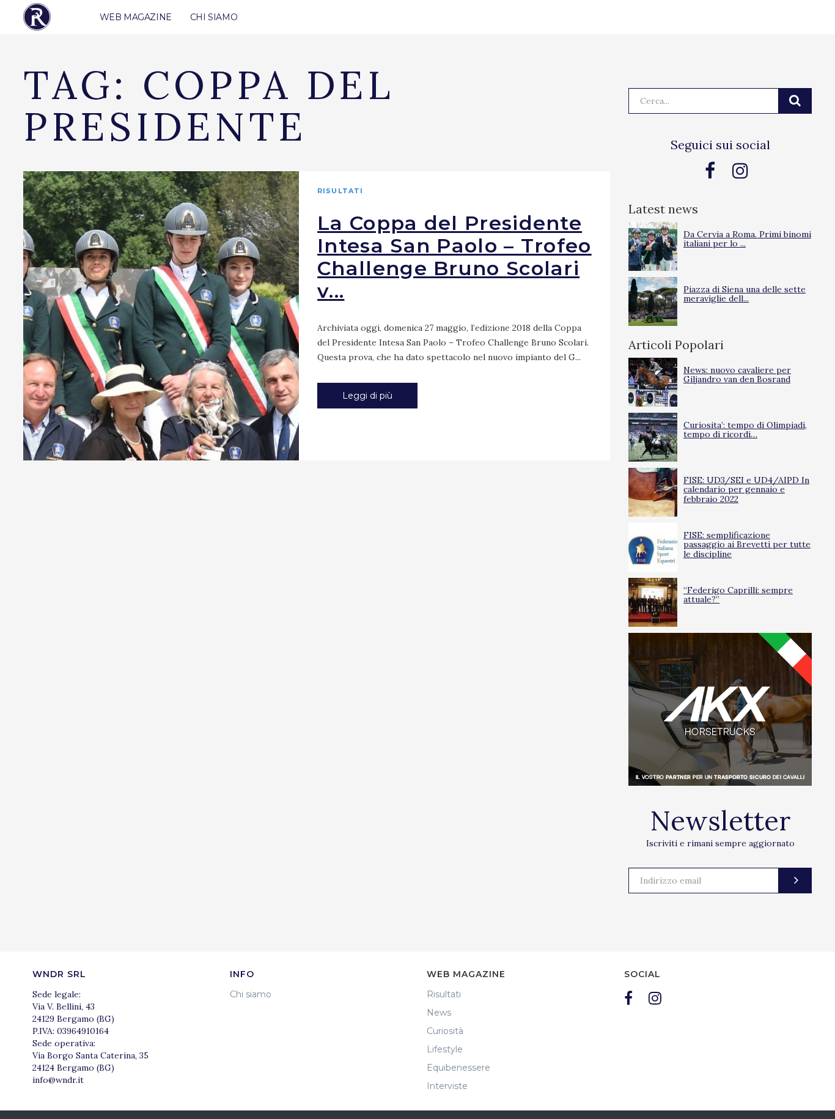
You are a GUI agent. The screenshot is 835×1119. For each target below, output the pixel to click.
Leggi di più (367, 395)
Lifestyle (445, 1049)
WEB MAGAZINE (136, 17)
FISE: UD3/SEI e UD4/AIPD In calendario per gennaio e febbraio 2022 (746, 489)
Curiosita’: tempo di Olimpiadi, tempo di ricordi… (745, 429)
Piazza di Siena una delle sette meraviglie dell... (744, 294)
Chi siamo (250, 994)
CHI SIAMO (213, 17)
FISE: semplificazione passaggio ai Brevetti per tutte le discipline (747, 545)
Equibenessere (458, 1067)
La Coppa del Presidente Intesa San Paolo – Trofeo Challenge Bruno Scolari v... (454, 257)
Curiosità (445, 1030)
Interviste (447, 1085)
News (439, 1012)
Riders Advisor (37, 17)
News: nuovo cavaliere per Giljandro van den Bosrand (737, 374)
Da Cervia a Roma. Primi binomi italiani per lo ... (747, 239)
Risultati (340, 190)
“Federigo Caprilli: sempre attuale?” (738, 595)
